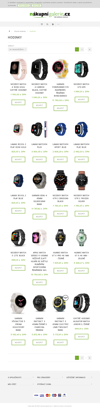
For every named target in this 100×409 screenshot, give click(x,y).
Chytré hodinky (20, 31)
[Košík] (52, 24)
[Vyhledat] (47, 24)
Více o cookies (24, 5)
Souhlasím (36, 5)
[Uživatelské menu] (58, 24)
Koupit (18, 102)
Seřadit (11, 46)
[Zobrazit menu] (42, 24)
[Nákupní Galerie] (50, 14)
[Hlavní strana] (10, 31)
